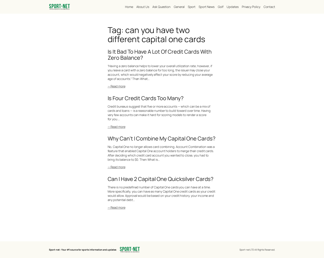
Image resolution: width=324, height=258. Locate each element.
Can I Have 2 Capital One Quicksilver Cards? (161, 179)
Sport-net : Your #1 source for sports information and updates (82, 249)
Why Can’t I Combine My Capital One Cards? (161, 138)
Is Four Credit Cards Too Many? (146, 98)
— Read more (116, 86)
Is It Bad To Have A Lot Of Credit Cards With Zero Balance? (160, 55)
